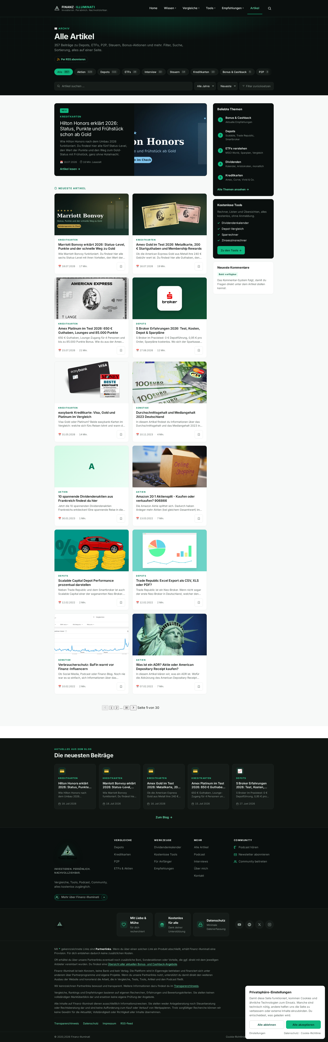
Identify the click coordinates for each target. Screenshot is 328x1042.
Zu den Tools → (231, 250)
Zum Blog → (164, 817)
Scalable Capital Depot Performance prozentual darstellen (86, 583)
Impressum (109, 1023)
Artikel (254, 8)
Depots (108, 71)
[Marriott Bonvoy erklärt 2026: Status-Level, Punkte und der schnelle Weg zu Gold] (91, 214)
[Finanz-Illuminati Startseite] (82, 924)
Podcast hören (248, 847)
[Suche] (269, 8)
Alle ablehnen (267, 1024)
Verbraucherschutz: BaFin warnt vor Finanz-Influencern (86, 667)
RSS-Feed (127, 1023)
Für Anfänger (163, 861)
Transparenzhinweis (186, 985)
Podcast (199, 854)
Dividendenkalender (167, 847)
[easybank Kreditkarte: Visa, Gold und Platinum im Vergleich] (91, 382)
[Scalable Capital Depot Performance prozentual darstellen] (91, 550)
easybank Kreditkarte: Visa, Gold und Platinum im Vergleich (86, 415)
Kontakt (199, 875)
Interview (153, 71)
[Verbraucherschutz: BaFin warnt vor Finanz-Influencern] (91, 634)
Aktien (84, 71)
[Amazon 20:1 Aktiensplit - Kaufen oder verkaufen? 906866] (169, 466)
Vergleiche (191, 8)
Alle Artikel (201, 847)
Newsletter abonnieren (254, 854)
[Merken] (121, 266)
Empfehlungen (233, 8)
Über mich (201, 868)
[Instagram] (269, 924)
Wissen (170, 8)
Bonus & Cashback (237, 71)
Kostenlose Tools (165, 854)
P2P (263, 71)
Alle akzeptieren (303, 1024)
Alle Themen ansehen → (233, 189)
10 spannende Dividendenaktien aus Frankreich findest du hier (85, 499)
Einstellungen (257, 1033)
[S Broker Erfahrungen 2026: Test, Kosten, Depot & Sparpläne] (169, 298)
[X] (259, 924)
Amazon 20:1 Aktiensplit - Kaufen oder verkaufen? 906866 (165, 499)
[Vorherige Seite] (105, 707)
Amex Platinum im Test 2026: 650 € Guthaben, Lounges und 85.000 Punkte (88, 331)
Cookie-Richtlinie (235, 1036)
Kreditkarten (203, 71)
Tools (210, 8)
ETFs (130, 71)
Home (153, 8)
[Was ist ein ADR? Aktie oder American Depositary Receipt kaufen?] (169, 634)
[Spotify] (249, 924)
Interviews (201, 861)
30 (126, 707)
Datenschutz (91, 1023)
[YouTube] (239, 924)
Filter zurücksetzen (258, 86)
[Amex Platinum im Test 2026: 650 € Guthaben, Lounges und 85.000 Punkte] (91, 298)
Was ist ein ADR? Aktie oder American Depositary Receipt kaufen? (165, 667)
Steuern (177, 71)
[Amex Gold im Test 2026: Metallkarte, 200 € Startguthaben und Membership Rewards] (169, 214)
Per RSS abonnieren (73, 59)
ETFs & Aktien (123, 868)
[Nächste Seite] (133, 707)
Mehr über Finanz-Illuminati (80, 897)
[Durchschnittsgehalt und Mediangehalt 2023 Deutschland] (169, 382)
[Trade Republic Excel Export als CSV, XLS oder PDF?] (169, 550)
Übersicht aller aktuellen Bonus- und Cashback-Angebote (142, 964)
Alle (63, 71)
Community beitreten (253, 861)
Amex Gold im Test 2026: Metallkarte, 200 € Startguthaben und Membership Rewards (169, 247)
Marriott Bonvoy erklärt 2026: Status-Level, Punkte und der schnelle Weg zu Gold (91, 247)
